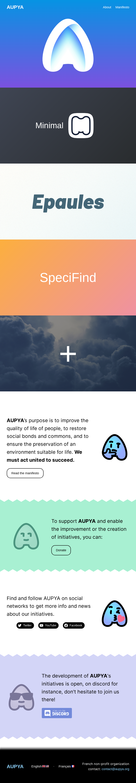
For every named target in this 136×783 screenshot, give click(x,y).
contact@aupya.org (115, 769)
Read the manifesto (25, 473)
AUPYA (15, 7)
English (36, 766)
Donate (61, 550)
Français (65, 766)
